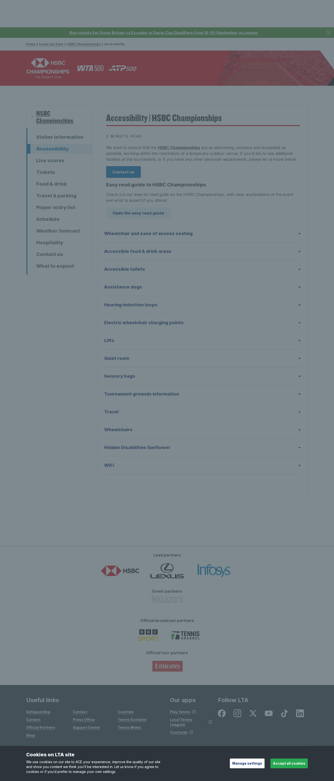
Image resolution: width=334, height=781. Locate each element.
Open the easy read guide (138, 213)
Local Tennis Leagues (181, 722)
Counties (126, 712)
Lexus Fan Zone (51, 44)
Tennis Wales (129, 727)
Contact (80, 712)
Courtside (179, 732)
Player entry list (55, 207)
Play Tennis (180, 712)
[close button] (328, 32)
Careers (33, 719)
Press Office (84, 719)
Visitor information (60, 137)
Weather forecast (58, 231)
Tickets (45, 172)
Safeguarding (38, 712)
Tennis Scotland (132, 719)
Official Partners (40, 727)
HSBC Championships (83, 44)
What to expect (55, 266)
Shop (30, 735)
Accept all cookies (289, 763)
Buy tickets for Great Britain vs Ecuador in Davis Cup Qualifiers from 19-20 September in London (163, 32)
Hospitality (49, 243)
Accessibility (52, 149)
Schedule (48, 219)
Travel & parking (56, 196)
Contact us (49, 254)
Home (30, 44)
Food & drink (51, 184)
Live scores (50, 160)
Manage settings (247, 763)
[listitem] (222, 713)
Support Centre (86, 727)
